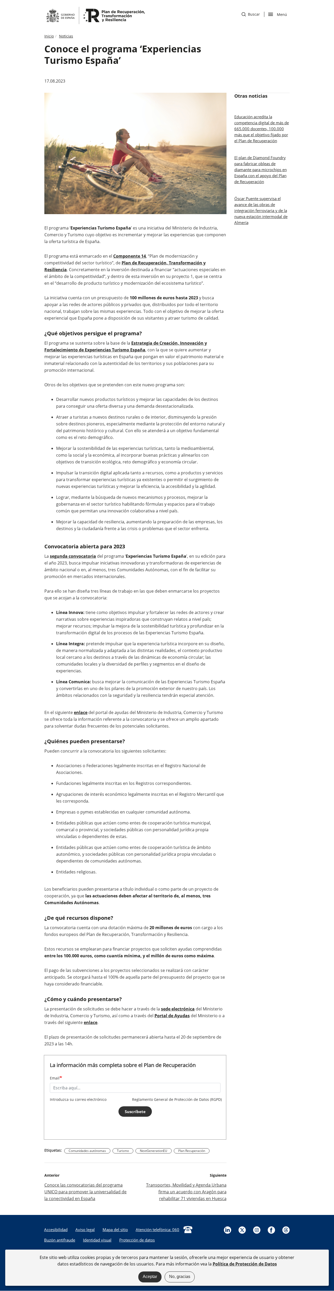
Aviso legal (85, 1229)
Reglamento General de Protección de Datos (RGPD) (177, 1099)
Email (54, 1078)
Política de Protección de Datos (245, 1264)
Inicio (49, 36)
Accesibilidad (56, 1229)
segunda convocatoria (73, 556)
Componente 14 (129, 256)
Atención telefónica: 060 (157, 1229)
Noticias (66, 36)
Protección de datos (137, 1240)
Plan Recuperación (191, 1151)
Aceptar (150, 1276)
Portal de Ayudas (172, 1016)
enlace (80, 712)
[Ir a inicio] (95, 15)
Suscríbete (135, 1111)
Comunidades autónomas (87, 1151)
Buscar (251, 14)
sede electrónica (178, 1009)
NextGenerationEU (153, 1151)
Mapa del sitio (115, 1229)
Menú (282, 14)
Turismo (123, 1151)
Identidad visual (97, 1240)
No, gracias (179, 1276)
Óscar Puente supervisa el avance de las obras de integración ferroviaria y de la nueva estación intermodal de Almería (261, 210)
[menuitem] (55, 1229)
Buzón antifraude (59, 1240)
